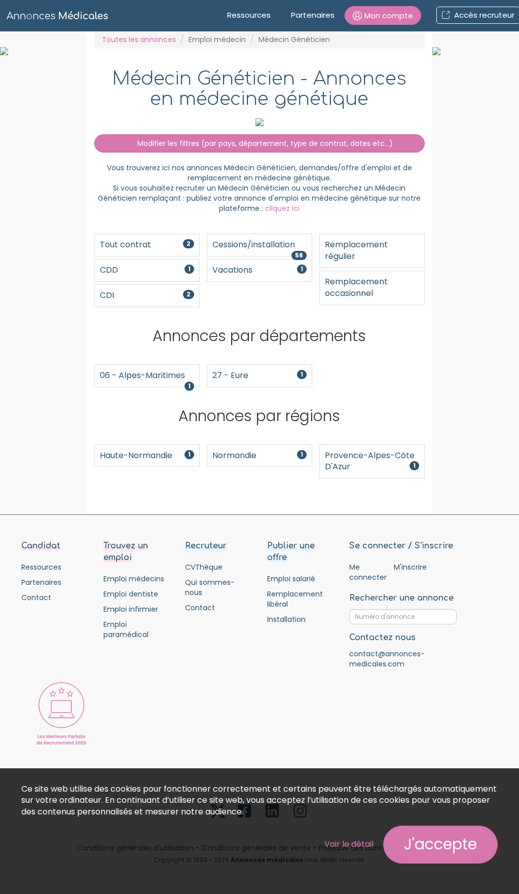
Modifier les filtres (264, 143)
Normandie (257, 455)
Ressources (249, 15)
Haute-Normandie (145, 455)
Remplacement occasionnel (356, 287)
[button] (383, 15)
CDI (145, 295)
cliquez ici (282, 208)
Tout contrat (145, 244)
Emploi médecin (217, 39)
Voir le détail (349, 844)
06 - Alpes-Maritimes (145, 378)
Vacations (257, 270)
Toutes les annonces (139, 39)
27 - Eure (257, 375)
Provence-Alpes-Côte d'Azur (370, 461)
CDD (145, 270)
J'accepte (440, 844)
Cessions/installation (257, 247)
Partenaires (313, 15)
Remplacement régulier (356, 250)
